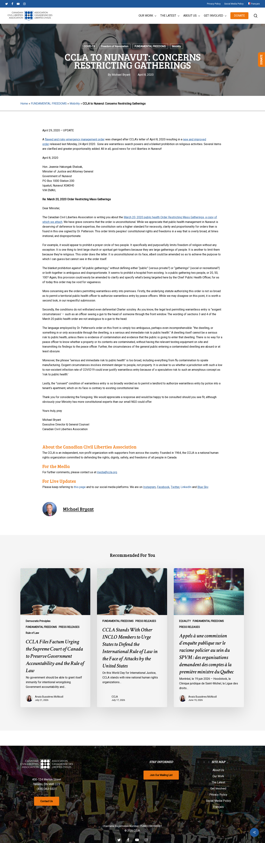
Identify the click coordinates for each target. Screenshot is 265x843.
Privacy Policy (218, 794)
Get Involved (218, 788)
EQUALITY (185, 621)
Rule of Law (32, 632)
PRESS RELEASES (69, 626)
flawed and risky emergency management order (75, 139)
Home (24, 103)
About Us (218, 770)
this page (80, 487)
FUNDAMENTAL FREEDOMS (150, 46)
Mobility (176, 46)
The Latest (218, 782)
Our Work (218, 776)
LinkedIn (186, 487)
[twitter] (6, 4)
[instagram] (24, 4)
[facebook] (12, 4)
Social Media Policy (218, 800)
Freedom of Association (114, 46)
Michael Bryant (121, 74)
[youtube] (18, 4)
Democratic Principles (38, 621)
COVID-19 (89, 46)
